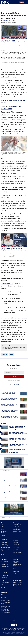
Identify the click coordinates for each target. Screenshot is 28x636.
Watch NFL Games (5, 596)
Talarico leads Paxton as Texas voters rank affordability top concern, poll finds (17, 451)
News (2, 523)
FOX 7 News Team (5, 566)
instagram (14, 621)
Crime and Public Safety (4, 532)
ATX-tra (14, 554)
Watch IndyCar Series (5, 605)
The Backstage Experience (4, 555)
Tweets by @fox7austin (6, 517)
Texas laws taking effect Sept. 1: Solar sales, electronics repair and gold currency (17, 440)
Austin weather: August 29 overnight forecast (9, 473)
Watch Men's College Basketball (5, 607)
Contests (15, 532)
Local (2, 524)
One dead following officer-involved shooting (9, 491)
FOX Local (11, 20)
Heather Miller (5, 20)
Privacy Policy (15, 383)
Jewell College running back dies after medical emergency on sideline (9, 399)
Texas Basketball (5, 589)
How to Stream (4, 541)
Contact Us (3, 563)
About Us (4, 559)
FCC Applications (4, 575)
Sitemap (3, 535)
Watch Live (21, 2)
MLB (2, 585)
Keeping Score (16, 526)
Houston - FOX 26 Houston (17, 585)
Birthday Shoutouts (17, 524)
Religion (14, 20)
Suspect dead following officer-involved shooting (9, 479)
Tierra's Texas (4, 542)
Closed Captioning (5, 572)
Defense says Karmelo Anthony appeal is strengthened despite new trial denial (9, 417)
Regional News (17, 580)
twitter (11, 621)
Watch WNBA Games (5, 612)
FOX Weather (16, 571)
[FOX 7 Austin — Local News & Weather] (5, 2)
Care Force (15, 549)
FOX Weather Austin (5, 547)
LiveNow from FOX (7, 284)
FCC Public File (4, 574)
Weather (15, 559)
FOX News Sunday (5, 534)
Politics (2, 529)
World (11, 354)
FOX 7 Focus (15, 546)
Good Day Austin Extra (5, 549)
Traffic (2, 526)
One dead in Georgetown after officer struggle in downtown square (9, 405)
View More (23, 390)
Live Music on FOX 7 (17, 529)
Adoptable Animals (17, 531)
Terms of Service (15, 384)
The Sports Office (5, 546)
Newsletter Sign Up (5, 564)
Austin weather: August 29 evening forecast (8, 485)
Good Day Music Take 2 (4, 552)
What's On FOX (4, 561)
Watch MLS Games (5, 614)
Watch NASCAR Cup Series (5, 603)
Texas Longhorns (5, 582)
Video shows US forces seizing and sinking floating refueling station (8, 393)
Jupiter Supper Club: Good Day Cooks (9, 497)
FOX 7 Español (4, 544)
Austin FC (3, 584)
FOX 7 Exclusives (16, 540)
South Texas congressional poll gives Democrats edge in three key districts (18, 434)
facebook (9, 621)
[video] (23, 474)
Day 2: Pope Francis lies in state (8, 40)
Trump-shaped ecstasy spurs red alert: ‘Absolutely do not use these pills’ (9, 411)
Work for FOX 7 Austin (4, 568)
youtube (16, 621)
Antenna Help (4, 577)
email (19, 621)
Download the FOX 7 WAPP (17, 565)
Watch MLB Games (5, 600)
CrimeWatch (15, 542)
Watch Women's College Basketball (5, 610)
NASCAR (3, 587)
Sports (3, 580)
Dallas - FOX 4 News (17, 582)
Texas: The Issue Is (17, 547)
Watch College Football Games (4, 598)
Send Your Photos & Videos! (17, 567)
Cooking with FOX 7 (17, 528)
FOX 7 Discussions (17, 552)
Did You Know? (16, 573)
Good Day (16, 523)
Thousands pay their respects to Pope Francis (11, 248)
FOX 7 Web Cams (17, 570)
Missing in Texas (16, 550)
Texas (2, 528)
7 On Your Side (16, 544)
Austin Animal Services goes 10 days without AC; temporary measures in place (17, 428)
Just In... (3, 390)
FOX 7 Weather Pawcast (16, 562)
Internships (3, 570)
